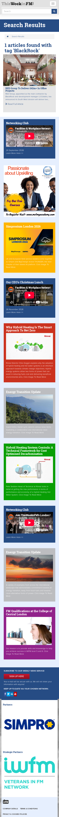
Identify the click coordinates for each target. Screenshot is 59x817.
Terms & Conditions (29, 809)
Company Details (10, 809)
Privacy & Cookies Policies (15, 814)
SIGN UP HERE (16, 676)
